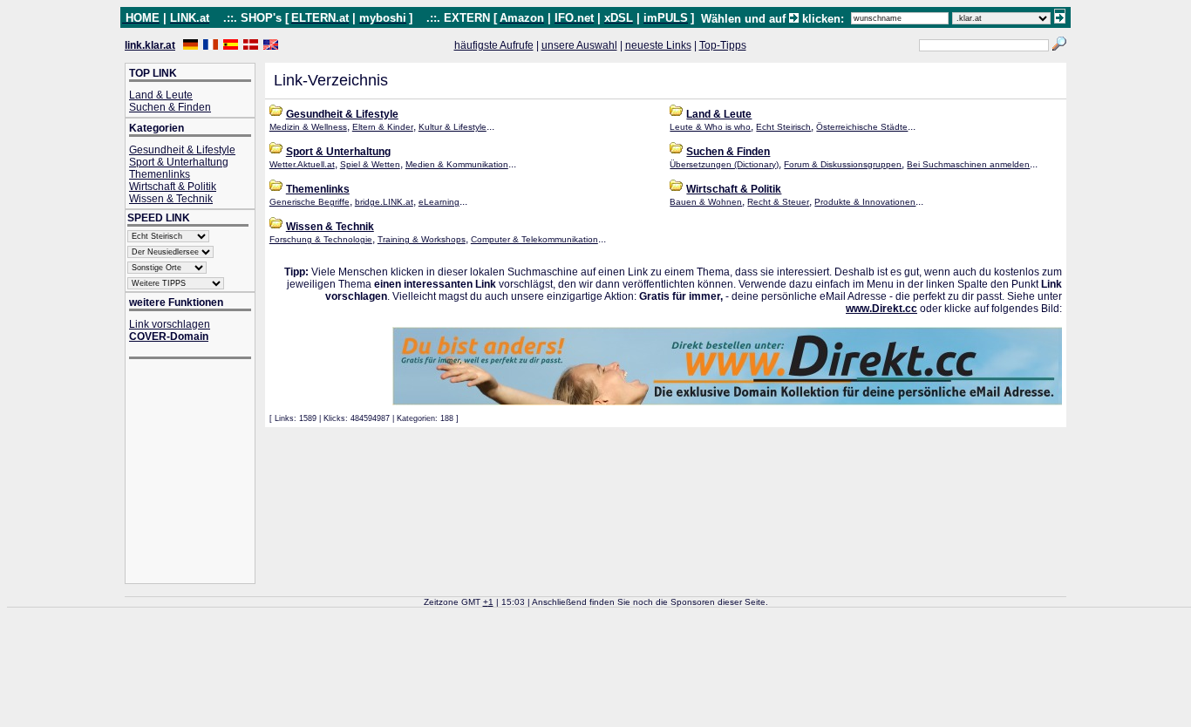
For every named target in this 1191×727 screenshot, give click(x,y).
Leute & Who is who (710, 127)
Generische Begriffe (309, 202)
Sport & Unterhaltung (178, 162)
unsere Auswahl (579, 45)
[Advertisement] (198, 473)
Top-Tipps (722, 45)
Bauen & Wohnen (706, 202)
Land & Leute (161, 95)
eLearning (439, 202)
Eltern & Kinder (382, 127)
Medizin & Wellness (308, 127)
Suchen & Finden (170, 107)
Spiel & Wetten (370, 164)
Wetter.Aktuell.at (302, 164)
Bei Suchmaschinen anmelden (968, 164)
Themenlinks (159, 174)
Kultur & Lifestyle (453, 127)
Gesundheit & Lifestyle (182, 150)
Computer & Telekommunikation (534, 239)
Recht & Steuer (778, 202)
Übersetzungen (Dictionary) (724, 164)
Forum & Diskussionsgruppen (843, 164)
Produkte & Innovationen (864, 202)
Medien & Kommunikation (456, 164)
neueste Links (658, 45)
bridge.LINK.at (384, 202)
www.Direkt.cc (881, 308)
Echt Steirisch (783, 127)
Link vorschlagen (169, 324)
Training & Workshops (422, 239)
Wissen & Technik (171, 199)
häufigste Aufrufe (494, 45)
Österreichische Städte (862, 127)
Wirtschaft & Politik (172, 186)
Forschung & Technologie (320, 239)
